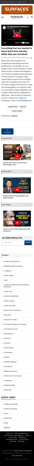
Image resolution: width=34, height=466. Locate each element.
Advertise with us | (17, 459)
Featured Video (7, 138)
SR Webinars (8, 380)
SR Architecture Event (11, 329)
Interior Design (8, 275)
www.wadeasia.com (25, 100)
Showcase (13, 441)
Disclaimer (22, 437)
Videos (6, 423)
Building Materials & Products (13, 266)
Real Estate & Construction (12, 310)
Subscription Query (11, 439)
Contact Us (9, 433)
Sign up (7, 2)
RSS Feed (21, 441)
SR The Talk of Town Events (13, 376)
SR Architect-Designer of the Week (15, 324)
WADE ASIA (7, 390)
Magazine (7, 427)
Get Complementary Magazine (14, 435)
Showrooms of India (10, 320)
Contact (24, 2)
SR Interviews (8, 352)
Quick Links (8, 397)
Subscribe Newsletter (21, 433)
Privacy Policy (24, 439)
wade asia (23, 107)
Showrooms (7, 315)
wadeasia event (12, 107)
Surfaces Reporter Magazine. (23, 451)
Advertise (13, 2)
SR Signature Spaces (10, 371)
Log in (3, 2)
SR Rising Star (8, 366)
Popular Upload (9, 301)
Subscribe (18, 2)
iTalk (5, 280)
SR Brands (7, 338)
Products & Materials (10, 409)
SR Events (7, 343)
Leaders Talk (8, 291)
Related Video (6, 171)
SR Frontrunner (9, 348)
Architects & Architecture (12, 261)
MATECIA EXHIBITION (11, 296)
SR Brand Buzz (8, 334)
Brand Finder (8, 418)
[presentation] (26, 139)
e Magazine (7, 271)
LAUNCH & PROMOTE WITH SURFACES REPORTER (16, 286)
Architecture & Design (11, 404)
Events (6, 413)
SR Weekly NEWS (9, 385)
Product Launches (9, 305)
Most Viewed (6, 205)
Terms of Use (13, 437)
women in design (17, 111)
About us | (8, 459)
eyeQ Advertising (17, 456)
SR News (7, 357)
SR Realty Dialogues (10, 362)
